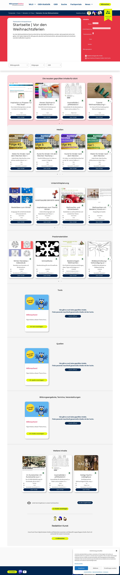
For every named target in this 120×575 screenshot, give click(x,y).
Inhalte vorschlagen (37, 433)
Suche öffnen (73, 316)
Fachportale (12, 13)
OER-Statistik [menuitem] (44, 4)
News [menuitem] (87, 4)
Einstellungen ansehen (110, 568)
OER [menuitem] (56, 4)
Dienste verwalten (79, 563)
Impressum (105, 572)
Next (110, 101)
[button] (116, 551)
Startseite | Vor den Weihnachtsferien (47, 13)
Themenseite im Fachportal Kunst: (22, 21)
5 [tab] (65, 228)
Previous (8, 101)
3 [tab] (63, 174)
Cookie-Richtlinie (88, 572)
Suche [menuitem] (64, 4)
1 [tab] (59, 123)
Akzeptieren (81, 568)
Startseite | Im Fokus (28, 13)
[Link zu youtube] (24, 572)
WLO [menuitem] (31, 4)
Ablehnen (95, 568)
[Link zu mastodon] (20, 572)
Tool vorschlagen (37, 326)
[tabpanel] (21, 101)
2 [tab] (62, 123)
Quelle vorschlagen (38, 380)
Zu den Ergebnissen (85, 502)
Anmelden (12, 572)
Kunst (18, 13)
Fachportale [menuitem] (76, 4)
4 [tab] (63, 228)
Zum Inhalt (20, 117)
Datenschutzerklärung (97, 572)
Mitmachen (61, 538)
